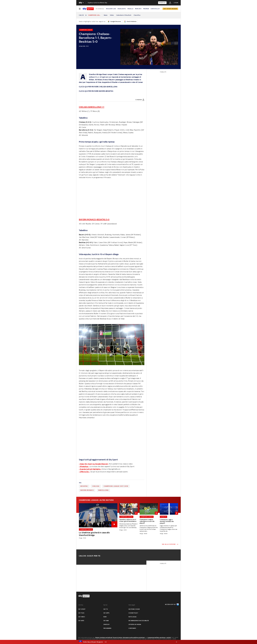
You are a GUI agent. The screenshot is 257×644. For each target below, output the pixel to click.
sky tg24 (81, 613)
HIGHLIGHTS (122, 8)
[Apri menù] (80, 8)
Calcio (81, 15)
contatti (168, 637)
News (106, 15)
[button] (125, 642)
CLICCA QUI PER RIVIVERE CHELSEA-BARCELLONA (98, 87)
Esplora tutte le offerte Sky (97, 2)
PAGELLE (130, 8)
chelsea (95, 486)
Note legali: (131, 605)
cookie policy (133, 613)
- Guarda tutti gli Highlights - (90, 469)
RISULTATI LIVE (111, 8)
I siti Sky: (80, 605)
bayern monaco (87, 490)
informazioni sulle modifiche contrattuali (134, 637)
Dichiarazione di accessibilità (138, 620)
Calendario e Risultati (123, 15)
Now (105, 617)
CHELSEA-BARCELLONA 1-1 (91, 107)
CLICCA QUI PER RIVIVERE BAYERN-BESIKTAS (96, 91)
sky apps (106, 613)
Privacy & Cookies (117, 637)
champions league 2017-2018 (116, 486)
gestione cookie (134, 609)
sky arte (81, 620)
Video (112, 15)
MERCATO (138, 8)
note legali (132, 617)
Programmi (107, 628)
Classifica (137, 15)
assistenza (162, 637)
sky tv (105, 609)
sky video (81, 617)
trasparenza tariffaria (153, 637)
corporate (132, 628)
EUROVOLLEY (155, 8)
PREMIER (146, 8)
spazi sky (106, 624)
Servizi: (105, 605)
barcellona (103, 490)
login (176, 2)
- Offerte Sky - (84, 472)
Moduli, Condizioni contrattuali (103, 637)
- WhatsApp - (84, 466)
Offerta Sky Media (134, 624)
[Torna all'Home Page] (88, 8)
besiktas (84, 486)
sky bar (106, 620)
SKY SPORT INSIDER (170, 8)
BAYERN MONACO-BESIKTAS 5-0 (94, 219)
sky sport (81, 609)
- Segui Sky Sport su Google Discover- (94, 464)
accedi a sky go (170, 604)
